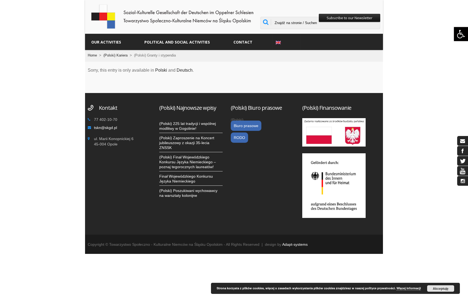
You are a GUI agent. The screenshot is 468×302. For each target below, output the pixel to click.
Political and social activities (177, 42)
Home (92, 55)
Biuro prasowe (246, 126)
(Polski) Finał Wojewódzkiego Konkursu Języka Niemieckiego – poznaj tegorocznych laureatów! (187, 162)
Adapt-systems (295, 244)
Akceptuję (440, 288)
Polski (161, 70)
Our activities (106, 42)
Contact (242, 42)
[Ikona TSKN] (462, 141)
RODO (239, 137)
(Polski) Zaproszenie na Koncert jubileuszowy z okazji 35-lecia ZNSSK (186, 143)
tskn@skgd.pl (105, 127)
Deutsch (185, 70)
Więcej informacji (408, 288)
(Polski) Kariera (115, 55)
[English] (286, 42)
